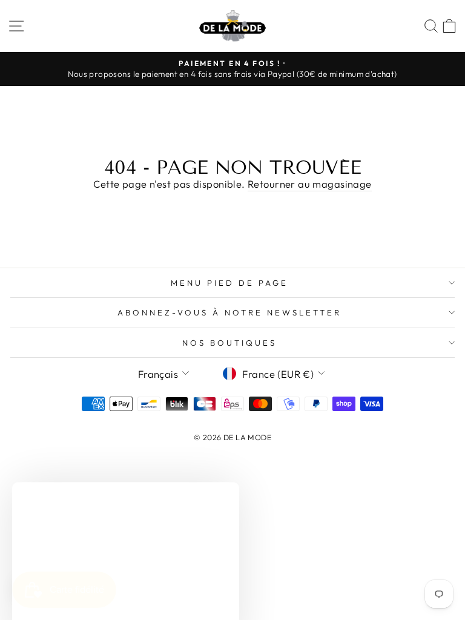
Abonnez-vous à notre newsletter (229, 312)
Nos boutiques (229, 343)
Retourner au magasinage (310, 183)
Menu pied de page (229, 283)
